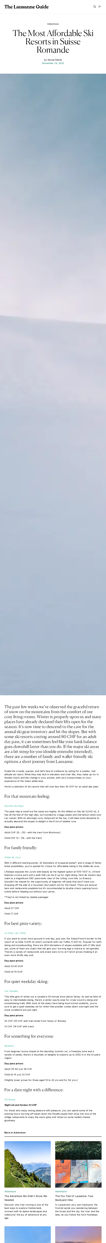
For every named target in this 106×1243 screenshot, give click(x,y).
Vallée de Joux (12, 857)
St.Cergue (9, 1099)
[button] (95, 7)
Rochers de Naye (13, 806)
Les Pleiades (11, 991)
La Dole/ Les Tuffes (15, 933)
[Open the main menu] (100, 7)
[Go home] (26, 7)
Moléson (9, 1045)
